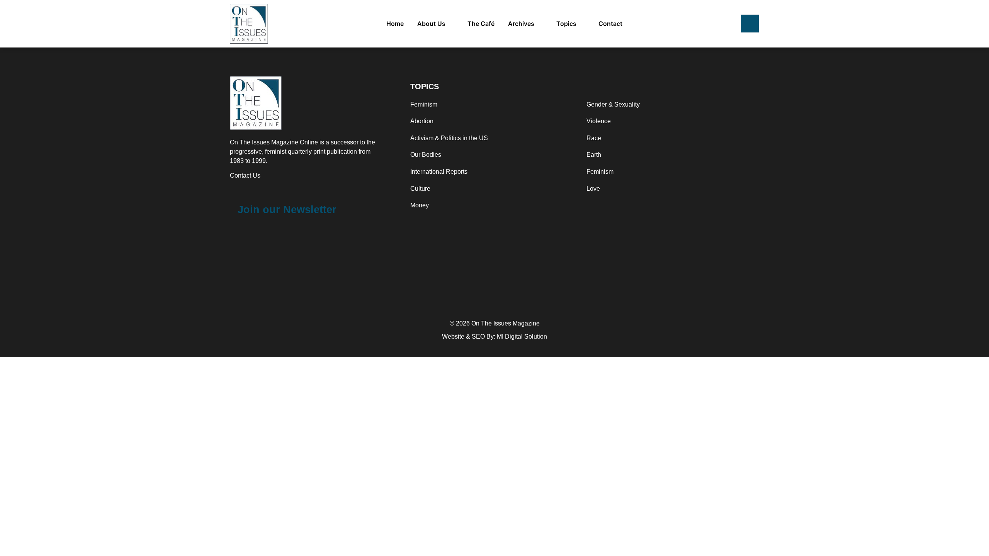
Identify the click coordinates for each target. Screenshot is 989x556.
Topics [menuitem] (566, 23)
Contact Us (245, 175)
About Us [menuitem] (431, 23)
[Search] (750, 23)
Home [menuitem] (395, 23)
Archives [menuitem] (521, 23)
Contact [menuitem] (610, 23)
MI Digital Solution (522, 336)
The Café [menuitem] (480, 23)
